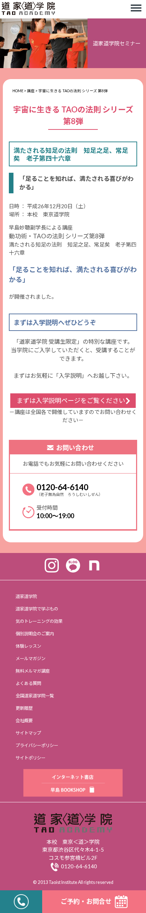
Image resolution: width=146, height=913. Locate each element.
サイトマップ (28, 733)
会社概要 (24, 720)
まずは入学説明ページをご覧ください (71, 400)
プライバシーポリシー (37, 745)
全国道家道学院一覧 (35, 695)
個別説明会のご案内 (35, 633)
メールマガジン (30, 658)
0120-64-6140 (62, 487)
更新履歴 (24, 708)
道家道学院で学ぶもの (37, 609)
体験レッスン (28, 646)
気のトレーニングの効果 (39, 621)
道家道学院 (26, 596)
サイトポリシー (30, 757)
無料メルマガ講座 (33, 671)
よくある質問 (28, 683)
